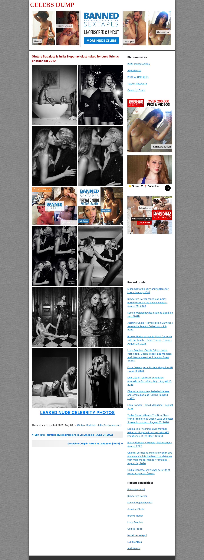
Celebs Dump (52, 4)
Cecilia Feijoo (134, 528)
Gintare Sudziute (86, 425)
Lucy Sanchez (135, 522)
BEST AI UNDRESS (137, 77)
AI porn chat (134, 70)
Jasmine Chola (135, 509)
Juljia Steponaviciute (109, 425)
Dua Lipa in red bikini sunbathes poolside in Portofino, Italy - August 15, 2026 (149, 381)
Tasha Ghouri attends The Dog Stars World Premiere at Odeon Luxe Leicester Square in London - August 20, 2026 (150, 419)
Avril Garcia (133, 548)
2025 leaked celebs (138, 63)
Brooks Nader (135, 515)
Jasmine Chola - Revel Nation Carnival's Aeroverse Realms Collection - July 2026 (150, 326)
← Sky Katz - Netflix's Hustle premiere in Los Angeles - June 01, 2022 (72, 434)
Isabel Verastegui (137, 535)
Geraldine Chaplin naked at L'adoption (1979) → (95, 443)
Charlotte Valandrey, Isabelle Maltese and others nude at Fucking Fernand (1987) (148, 395)
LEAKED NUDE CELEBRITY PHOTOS (77, 412)
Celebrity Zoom (136, 90)
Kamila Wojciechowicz (139, 502)
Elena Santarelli (136, 489)
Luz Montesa (134, 541)
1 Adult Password (137, 83)
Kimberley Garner (137, 495)
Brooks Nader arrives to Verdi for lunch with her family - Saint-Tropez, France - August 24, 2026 (149, 340)
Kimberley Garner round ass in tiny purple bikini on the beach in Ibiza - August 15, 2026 (147, 302)
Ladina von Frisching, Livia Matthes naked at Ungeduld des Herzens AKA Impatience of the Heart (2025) (148, 432)
